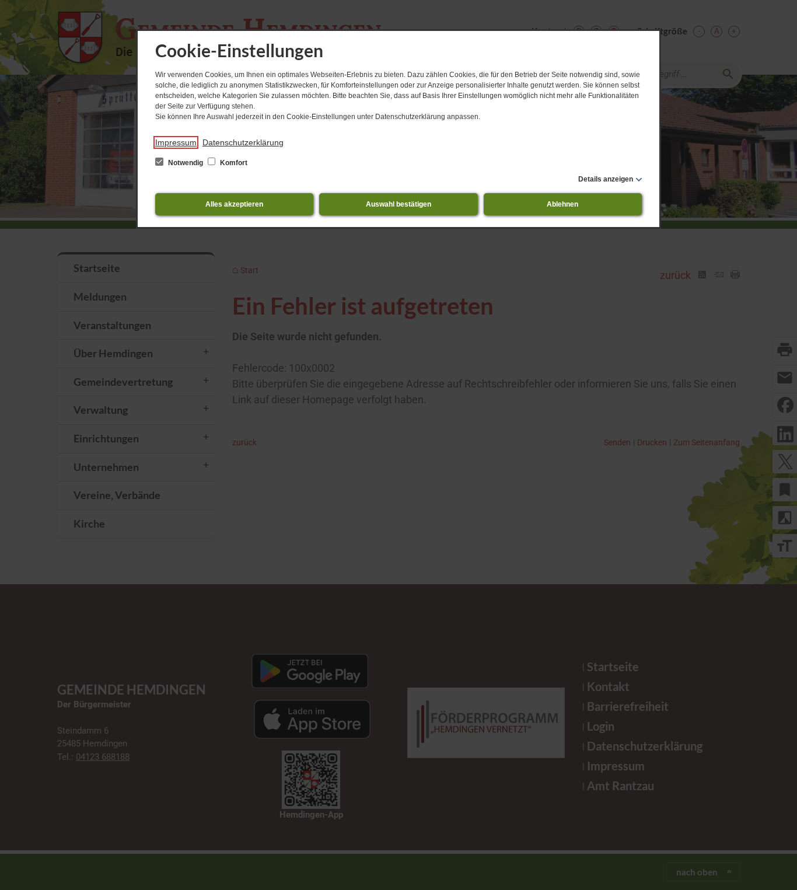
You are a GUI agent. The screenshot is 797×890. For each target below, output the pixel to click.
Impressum (176, 142)
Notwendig (185, 163)
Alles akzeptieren (234, 204)
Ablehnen (562, 204)
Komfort (232, 163)
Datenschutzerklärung (243, 142)
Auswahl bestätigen (398, 204)
